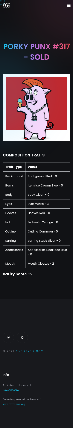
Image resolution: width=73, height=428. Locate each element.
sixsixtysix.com (30, 351)
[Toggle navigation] (69, 5)
